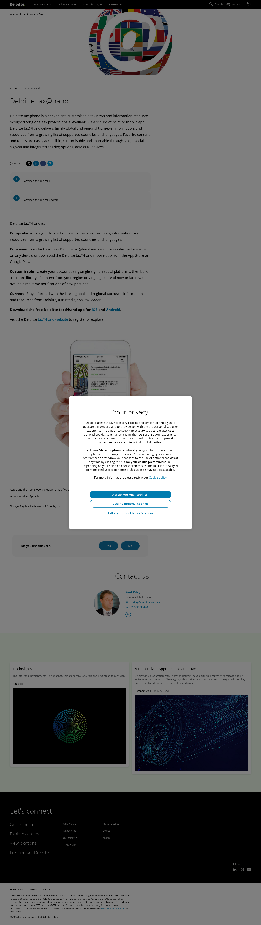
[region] (130, 462)
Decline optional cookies (130, 504)
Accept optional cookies (130, 494)
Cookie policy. (158, 477)
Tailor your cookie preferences (130, 513)
